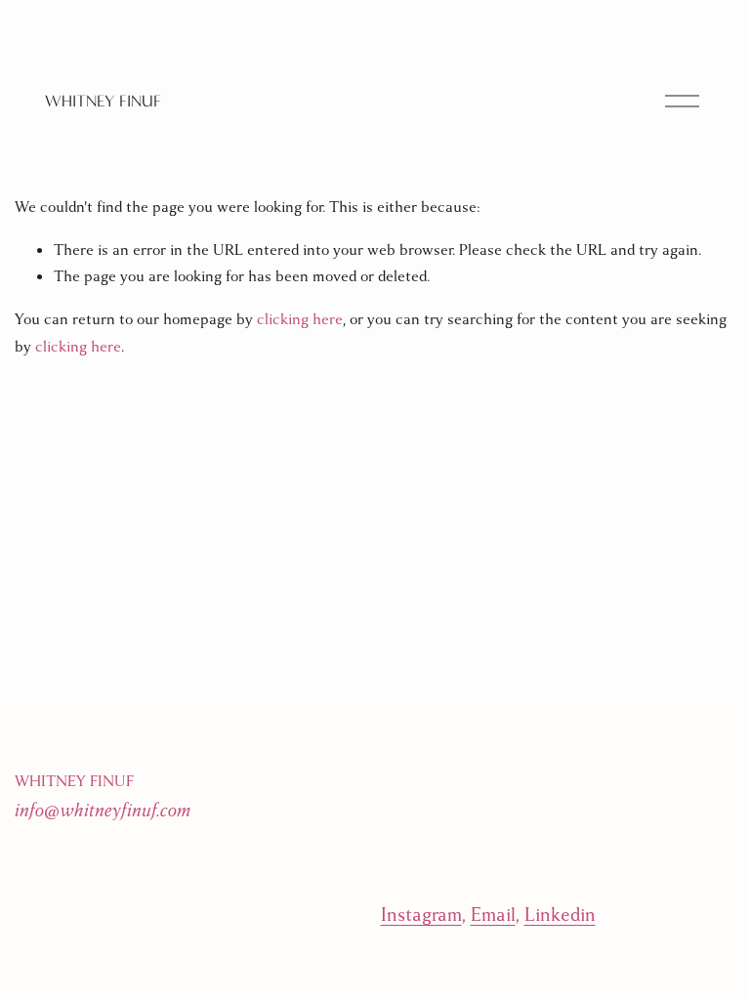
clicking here (300, 319)
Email (493, 915)
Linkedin (560, 915)
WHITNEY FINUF (103, 101)
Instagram (421, 915)
